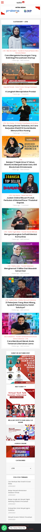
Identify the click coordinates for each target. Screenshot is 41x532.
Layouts (18, 529)
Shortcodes (24, 529)
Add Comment (24, 60)
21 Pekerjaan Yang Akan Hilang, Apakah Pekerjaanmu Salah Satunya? (21, 305)
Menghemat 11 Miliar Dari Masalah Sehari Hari (20, 269)
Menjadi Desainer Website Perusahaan (20, 517)
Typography (11, 529)
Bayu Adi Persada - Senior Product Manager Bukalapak (20, 87)
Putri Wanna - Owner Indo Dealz (22, 195)
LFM (4, 51)
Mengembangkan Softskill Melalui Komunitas (20, 235)
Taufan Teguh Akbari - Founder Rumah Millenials (22, 232)
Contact (31, 529)
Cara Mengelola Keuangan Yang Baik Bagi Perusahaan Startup (20, 56)
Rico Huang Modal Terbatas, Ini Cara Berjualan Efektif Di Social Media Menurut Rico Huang (20, 128)
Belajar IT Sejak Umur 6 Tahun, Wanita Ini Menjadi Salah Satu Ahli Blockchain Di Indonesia (20, 164)
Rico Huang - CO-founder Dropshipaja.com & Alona (22, 123)
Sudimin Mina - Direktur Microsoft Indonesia (22, 300)
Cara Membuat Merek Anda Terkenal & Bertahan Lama (20, 342)
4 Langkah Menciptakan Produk (20, 91)
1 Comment (25, 94)
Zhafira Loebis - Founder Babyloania (22, 266)
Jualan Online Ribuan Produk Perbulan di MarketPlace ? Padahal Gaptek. (20, 200)
